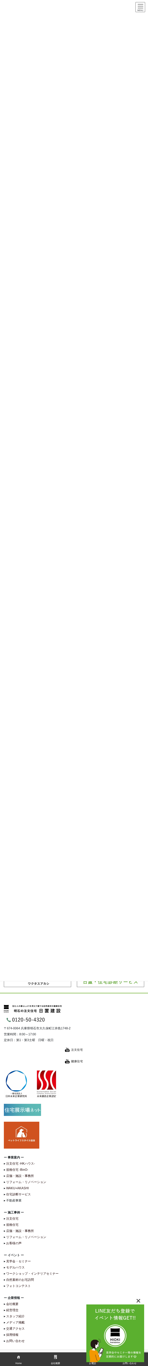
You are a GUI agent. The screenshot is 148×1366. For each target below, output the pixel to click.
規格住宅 (12, 1224)
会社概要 (12, 1304)
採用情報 (12, 1334)
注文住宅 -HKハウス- (20, 1163)
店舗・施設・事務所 (20, 1175)
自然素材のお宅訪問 (20, 1279)
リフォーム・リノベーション (26, 1182)
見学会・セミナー (18, 1261)
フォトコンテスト (18, 1286)
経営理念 (12, 1310)
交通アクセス (15, 1328)
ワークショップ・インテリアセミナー (32, 1273)
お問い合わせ (15, 1341)
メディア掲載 (15, 1322)
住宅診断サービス (18, 1194)
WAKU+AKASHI (17, 1188)
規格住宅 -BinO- (17, 1169)
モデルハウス (15, 1267)
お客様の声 (14, 1243)
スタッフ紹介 (15, 1316)
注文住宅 (12, 1218)
